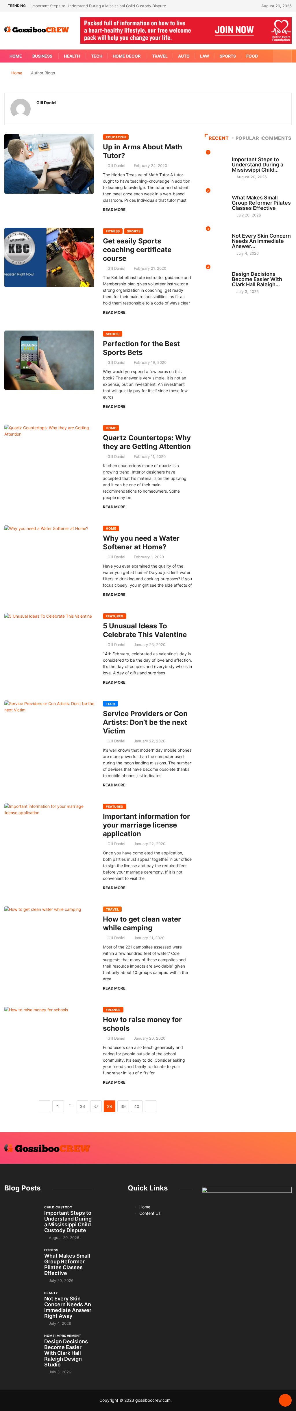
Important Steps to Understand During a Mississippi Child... (257, 164)
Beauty (239, 230)
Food (252, 56)
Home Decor (126, 56)
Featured (114, 616)
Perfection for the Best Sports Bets (141, 348)
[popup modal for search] (282, 56)
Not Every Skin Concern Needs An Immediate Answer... (261, 241)
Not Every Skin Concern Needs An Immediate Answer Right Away (67, 1307)
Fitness (113, 231)
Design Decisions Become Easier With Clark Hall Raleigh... (257, 279)
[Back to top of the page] (285, 1400)
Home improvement (250, 269)
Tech (96, 56)
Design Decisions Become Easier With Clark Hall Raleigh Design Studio (66, 1353)
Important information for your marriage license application (146, 825)
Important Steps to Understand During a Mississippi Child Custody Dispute (99, 5)
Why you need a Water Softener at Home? (141, 542)
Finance (113, 1010)
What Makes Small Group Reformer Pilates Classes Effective (261, 203)
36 (82, 1106)
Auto (184, 56)
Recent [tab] (219, 138)
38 (109, 1106)
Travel (160, 56)
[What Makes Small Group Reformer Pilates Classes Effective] (21, 1260)
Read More (114, 209)
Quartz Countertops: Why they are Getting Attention (147, 442)
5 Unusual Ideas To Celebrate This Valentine (145, 630)
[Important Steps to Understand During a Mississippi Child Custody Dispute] (21, 1217)
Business (42, 56)
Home (16, 56)
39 (123, 1106)
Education (116, 137)
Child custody (246, 154)
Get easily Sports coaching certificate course (137, 250)
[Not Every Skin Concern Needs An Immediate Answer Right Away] (21, 1303)
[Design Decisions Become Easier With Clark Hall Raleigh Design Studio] (21, 1346)
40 (136, 1106)
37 (95, 1106)
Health (72, 56)
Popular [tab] (247, 138)
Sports (228, 56)
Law (204, 56)
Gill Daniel (116, 165)
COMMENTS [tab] (277, 138)
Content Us (149, 1213)
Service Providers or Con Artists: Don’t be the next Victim (145, 722)
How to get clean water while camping (142, 923)
